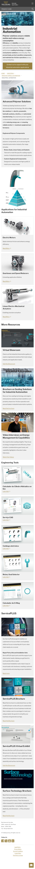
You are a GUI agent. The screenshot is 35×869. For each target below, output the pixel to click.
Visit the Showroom (9, 364)
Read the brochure (8, 408)
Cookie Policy (18, 853)
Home (3, 73)
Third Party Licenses (18, 855)
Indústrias (10, 73)
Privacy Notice (17, 849)
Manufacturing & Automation (11, 75)
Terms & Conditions (18, 851)
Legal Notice (17, 847)
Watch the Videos (8, 457)
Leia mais (6, 491)
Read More (6, 248)
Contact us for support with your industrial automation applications (17, 66)
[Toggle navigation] (32, 3)
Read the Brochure (8, 721)
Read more (6, 673)
